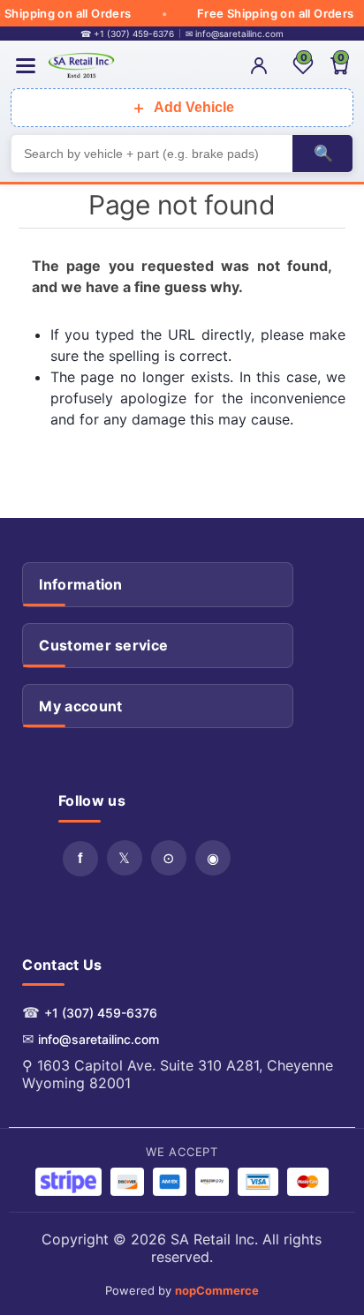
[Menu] (26, 66)
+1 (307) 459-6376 (100, 1012)
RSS (168, 857)
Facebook (80, 858)
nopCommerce (217, 1290)
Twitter (124, 857)
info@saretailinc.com (98, 1039)
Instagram (213, 857)
